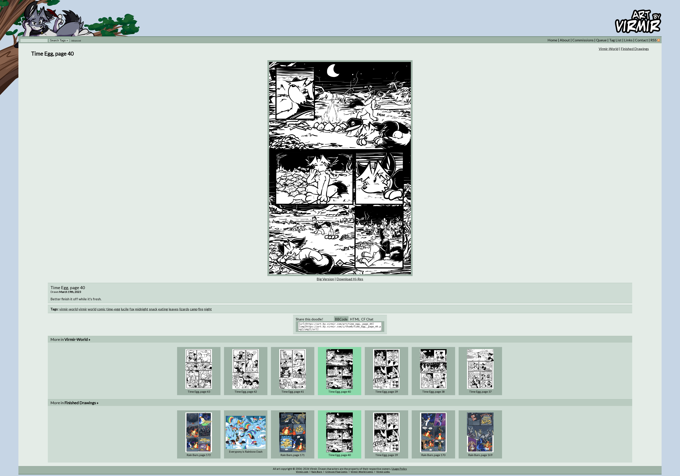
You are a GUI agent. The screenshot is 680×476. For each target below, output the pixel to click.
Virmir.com (302, 471)
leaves (173, 309)
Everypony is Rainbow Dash (245, 451)
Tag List (615, 40)
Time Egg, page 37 (480, 391)
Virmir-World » (77, 339)
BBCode (341, 319)
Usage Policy (399, 468)
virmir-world (68, 309)
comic (101, 309)
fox (131, 309)
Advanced (76, 40)
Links (628, 40)
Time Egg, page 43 (199, 391)
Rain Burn (316, 471)
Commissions (583, 40)
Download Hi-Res (349, 279)
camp (193, 309)
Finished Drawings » (81, 402)
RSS (653, 40)
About (565, 40)
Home (552, 40)
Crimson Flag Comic (336, 471)
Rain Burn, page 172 (199, 455)
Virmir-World (608, 49)
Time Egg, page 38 (433, 391)
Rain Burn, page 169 (480, 455)
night (208, 309)
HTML (355, 319)
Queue (601, 40)
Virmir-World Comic (362, 471)
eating (163, 309)
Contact (641, 40)
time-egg (113, 309)
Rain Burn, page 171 (292, 455)
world (92, 309)
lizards (184, 309)
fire (200, 309)
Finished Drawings (635, 49)
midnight (141, 309)
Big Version (325, 279)
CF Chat (367, 319)
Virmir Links (383, 471)
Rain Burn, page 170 (433, 455)
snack (153, 309)
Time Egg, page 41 (292, 391)
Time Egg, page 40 (339, 391)
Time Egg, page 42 (245, 391)
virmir (82, 309)
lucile (125, 309)
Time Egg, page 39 (386, 391)
